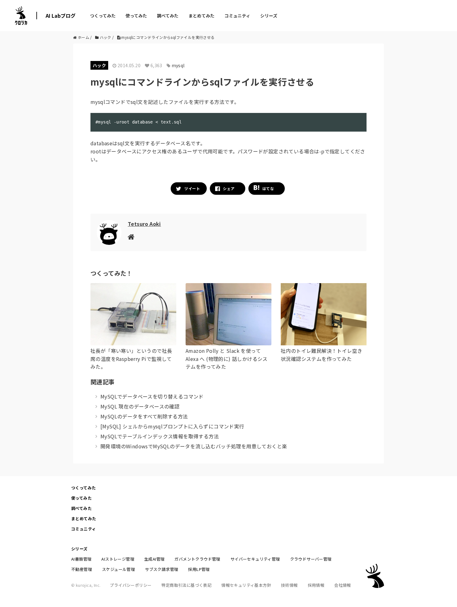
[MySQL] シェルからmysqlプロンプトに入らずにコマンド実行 (172, 426)
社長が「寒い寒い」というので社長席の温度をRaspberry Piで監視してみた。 (131, 358)
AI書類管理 (81, 559)
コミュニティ (237, 15)
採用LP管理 (199, 569)
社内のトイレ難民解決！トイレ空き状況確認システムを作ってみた (321, 354)
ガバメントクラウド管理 (197, 559)
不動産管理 (81, 569)
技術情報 (289, 585)
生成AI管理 (154, 559)
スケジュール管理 (118, 569)
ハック (99, 65)
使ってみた (136, 15)
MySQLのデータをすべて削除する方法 (144, 416)
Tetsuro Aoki (144, 223)
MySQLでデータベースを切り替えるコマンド (152, 396)
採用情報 (316, 585)
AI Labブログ (61, 15)
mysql (178, 65)
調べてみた (167, 15)
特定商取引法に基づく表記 (186, 585)
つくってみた (103, 15)
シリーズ (268, 15)
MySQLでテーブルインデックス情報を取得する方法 (159, 436)
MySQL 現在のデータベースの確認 (139, 406)
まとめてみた (201, 15)
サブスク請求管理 (161, 569)
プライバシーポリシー (130, 585)
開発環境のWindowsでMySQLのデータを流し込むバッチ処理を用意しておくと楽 (193, 446)
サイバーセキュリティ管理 (255, 559)
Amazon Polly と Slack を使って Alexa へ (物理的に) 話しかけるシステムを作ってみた (227, 358)
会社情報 (342, 585)
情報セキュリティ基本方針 (246, 585)
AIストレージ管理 (117, 559)
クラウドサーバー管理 (311, 559)
